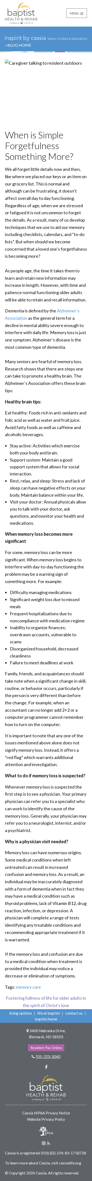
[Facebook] (46, 1067)
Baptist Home (46, 1019)
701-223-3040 (47, 1056)
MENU (75, 13)
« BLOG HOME (18, 45)
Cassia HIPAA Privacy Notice (46, 1113)
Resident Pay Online (46, 1048)
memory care (28, 987)
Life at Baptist (48, 1013)
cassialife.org (70, 1163)
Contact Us (74, 1013)
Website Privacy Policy (46, 1119)
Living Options (20, 1013)
